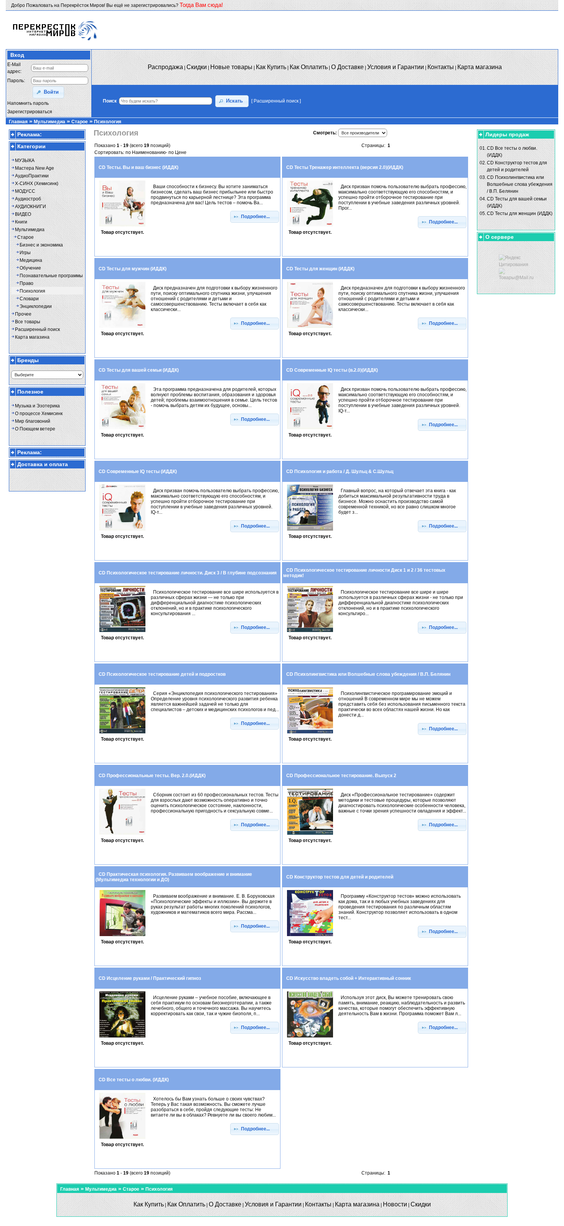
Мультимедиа (49, 121)
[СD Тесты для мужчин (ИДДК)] (122, 328)
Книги (21, 222)
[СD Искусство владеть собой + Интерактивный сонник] (310, 1038)
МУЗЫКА (25, 160)
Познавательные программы (51, 275)
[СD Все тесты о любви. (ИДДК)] (122, 1139)
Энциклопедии (36, 306)
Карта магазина (32, 337)
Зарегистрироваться (29, 111)
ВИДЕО (23, 214)
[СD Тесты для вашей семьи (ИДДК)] (122, 429)
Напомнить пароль (28, 103)
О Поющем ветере (35, 429)
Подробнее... (257, 216)
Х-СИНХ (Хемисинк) (36, 183)
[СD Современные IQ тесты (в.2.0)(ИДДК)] (310, 429)
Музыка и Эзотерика (37, 406)
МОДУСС (25, 191)
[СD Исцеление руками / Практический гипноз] (122, 1038)
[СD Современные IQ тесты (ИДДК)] (122, 531)
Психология (107, 121)
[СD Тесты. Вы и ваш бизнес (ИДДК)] (122, 227)
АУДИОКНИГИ (30, 206)
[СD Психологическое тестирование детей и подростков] (122, 733)
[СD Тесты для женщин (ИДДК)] (310, 328)
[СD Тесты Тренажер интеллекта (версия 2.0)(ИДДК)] (310, 227)
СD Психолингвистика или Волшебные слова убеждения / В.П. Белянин (519, 184)
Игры (25, 252)
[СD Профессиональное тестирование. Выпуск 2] (310, 835)
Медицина (31, 260)
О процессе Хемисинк (39, 413)
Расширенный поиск (37, 329)
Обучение (30, 268)
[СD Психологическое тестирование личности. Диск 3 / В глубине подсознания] (122, 632)
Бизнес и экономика (41, 245)
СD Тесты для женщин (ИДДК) (519, 213)
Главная (18, 121)
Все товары (27, 321)
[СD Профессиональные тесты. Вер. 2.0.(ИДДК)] (122, 835)
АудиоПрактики (32, 176)
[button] (48, 92)
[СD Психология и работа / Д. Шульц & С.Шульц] (310, 531)
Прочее (23, 314)
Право (26, 283)
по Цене (177, 152)
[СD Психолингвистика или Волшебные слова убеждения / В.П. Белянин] (310, 733)
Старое (79, 121)
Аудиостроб (28, 199)
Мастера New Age (34, 168)
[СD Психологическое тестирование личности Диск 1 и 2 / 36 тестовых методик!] (310, 632)
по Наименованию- (146, 152)
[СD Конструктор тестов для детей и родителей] (310, 936)
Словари (29, 298)
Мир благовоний (32, 421)
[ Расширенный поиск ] (276, 101)
